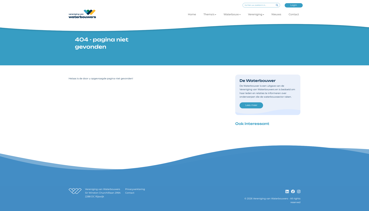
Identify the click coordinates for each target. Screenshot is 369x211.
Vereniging (255, 14)
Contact (294, 14)
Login (293, 5)
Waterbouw (231, 14)
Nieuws (276, 14)
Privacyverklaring (135, 189)
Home (192, 14)
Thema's (209, 14)
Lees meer (251, 105)
